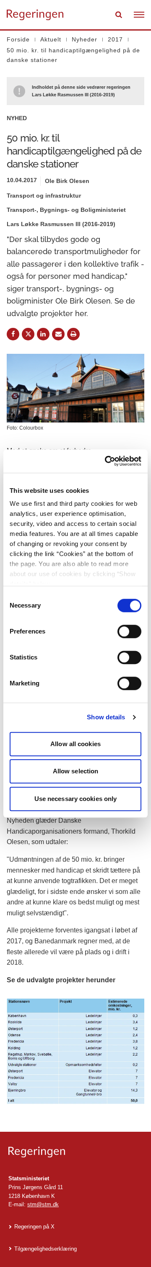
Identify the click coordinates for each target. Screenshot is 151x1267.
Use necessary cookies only (75, 798)
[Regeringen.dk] (75, 1152)
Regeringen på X (34, 1226)
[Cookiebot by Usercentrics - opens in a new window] (106, 461)
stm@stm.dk (43, 1204)
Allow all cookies (75, 743)
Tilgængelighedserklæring (45, 1249)
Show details (106, 717)
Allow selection (76, 771)
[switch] (129, 631)
